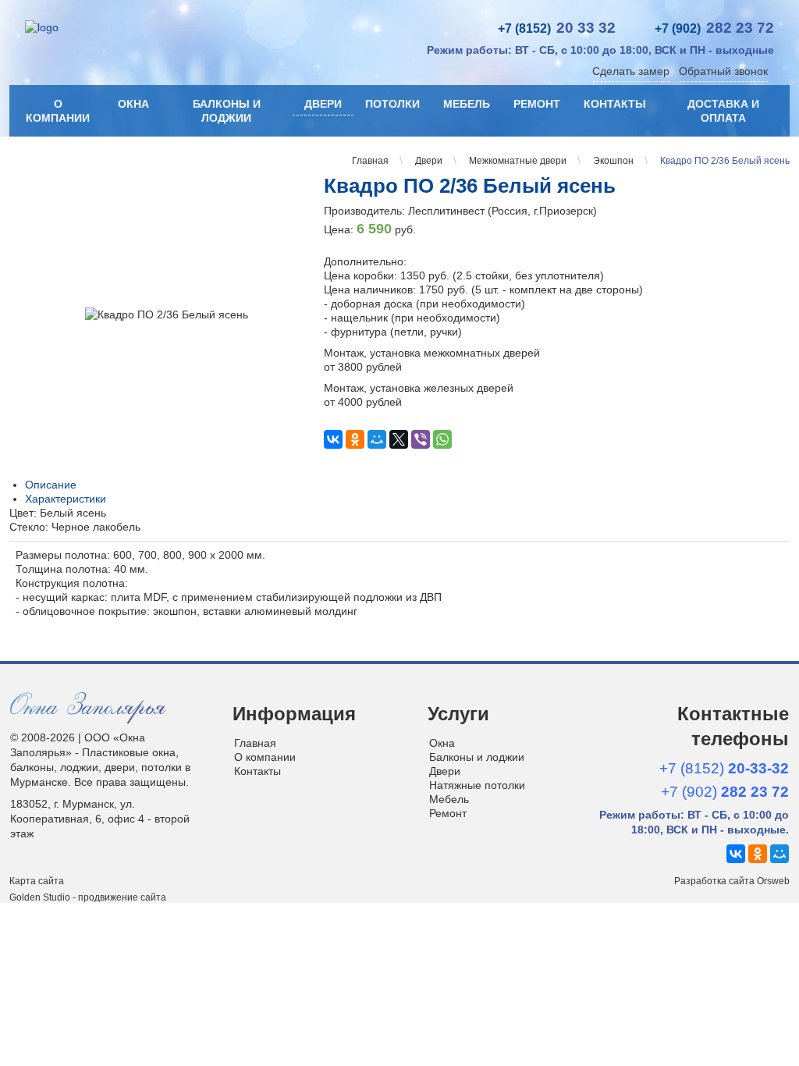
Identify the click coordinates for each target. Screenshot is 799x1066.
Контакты (615, 104)
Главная (255, 743)
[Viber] (420, 439)
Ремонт (536, 104)
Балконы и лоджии (227, 111)
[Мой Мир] (377, 439)
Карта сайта (36, 881)
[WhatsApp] (442, 439)
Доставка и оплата (723, 111)
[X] (398, 439)
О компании (58, 111)
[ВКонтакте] (333, 439)
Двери (323, 104)
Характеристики (65, 498)
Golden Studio (39, 897)
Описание (50, 484)
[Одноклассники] (355, 439)
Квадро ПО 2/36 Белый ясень (470, 185)
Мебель (466, 104)
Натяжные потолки (477, 785)
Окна (133, 104)
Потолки (392, 104)
